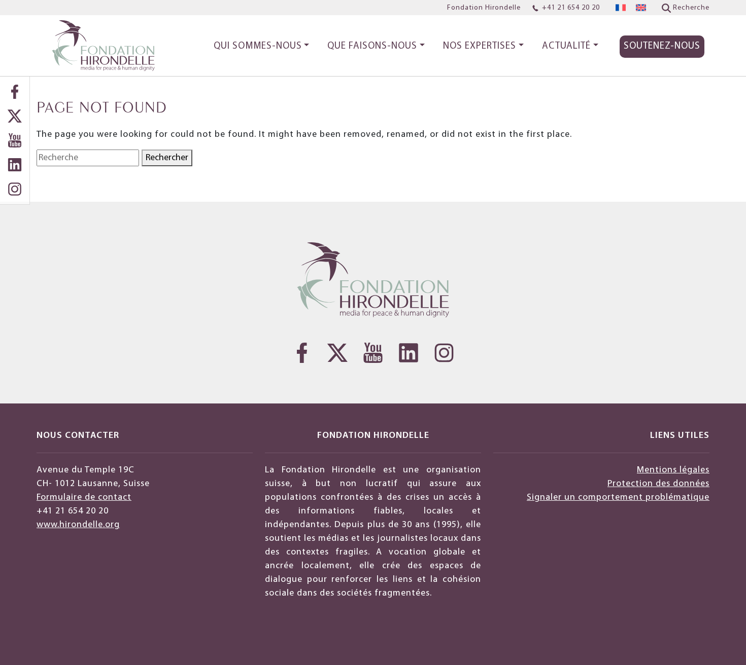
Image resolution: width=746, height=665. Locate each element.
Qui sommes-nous (258, 46)
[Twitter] (15, 116)
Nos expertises (479, 46)
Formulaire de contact (84, 497)
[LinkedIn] (15, 165)
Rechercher (167, 158)
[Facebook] (15, 92)
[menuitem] (621, 8)
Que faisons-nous (372, 46)
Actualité (566, 46)
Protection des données (658, 484)
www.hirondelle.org (78, 525)
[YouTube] (15, 140)
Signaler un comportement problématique (618, 497)
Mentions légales (673, 470)
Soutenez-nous (662, 46)
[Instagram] (15, 189)
